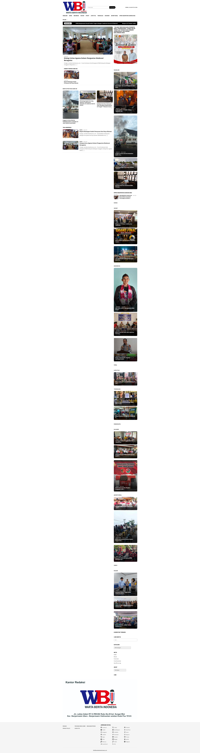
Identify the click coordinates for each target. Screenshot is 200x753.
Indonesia (117, 266)
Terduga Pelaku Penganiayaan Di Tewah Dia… (124, 441)
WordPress (128, 730)
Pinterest (128, 727)
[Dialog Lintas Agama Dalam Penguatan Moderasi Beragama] (88, 41)
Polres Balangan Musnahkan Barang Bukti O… (124, 455)
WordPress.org (117, 663)
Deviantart (116, 734)
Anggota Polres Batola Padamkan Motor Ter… (124, 154)
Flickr (103, 739)
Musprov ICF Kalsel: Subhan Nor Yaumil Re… (123, 224)
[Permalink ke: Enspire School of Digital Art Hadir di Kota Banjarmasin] (125, 413)
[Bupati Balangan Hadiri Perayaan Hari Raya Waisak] (71, 75)
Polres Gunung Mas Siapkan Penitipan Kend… (122, 358)
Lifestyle (117, 370)
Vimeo (127, 732)
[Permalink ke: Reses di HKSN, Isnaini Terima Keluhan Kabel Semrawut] (125, 620)
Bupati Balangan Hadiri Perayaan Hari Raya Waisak (71, 82)
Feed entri (116, 659)
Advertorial (118, 495)
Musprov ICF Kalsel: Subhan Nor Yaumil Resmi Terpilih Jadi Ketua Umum (100, 23)
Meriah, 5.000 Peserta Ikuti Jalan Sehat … (124, 507)
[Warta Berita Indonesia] (75, 7)
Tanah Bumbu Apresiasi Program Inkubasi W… (124, 606)
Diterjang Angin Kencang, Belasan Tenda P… (124, 168)
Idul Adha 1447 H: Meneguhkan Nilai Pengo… (124, 308)
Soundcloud (105, 744)
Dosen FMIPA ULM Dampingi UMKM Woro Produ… (124, 403)
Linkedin (104, 734)
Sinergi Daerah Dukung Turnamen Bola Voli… (124, 259)
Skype (103, 737)
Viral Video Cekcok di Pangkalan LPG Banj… (125, 86)
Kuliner (116, 429)
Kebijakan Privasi (91, 726)
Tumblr (103, 730)
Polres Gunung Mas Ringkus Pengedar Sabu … (122, 488)
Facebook (104, 727)
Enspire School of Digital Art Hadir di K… (125, 416)
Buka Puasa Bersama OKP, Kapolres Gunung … (124, 333)
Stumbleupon (117, 730)
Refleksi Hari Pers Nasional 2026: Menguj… (124, 186)
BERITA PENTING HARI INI (70, 88)
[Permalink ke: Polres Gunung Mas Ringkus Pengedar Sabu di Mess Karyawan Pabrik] (125, 475)
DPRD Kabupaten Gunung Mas (125, 195)
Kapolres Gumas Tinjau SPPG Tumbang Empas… (123, 593)
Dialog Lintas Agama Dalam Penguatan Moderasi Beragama (84, 59)
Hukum (117, 439)
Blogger (115, 739)
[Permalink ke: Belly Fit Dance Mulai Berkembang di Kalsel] (125, 378)
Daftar (115, 654)
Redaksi (65, 726)
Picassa (127, 737)
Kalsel (81, 129)
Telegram (128, 741)
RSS (115, 744)
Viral (115, 365)
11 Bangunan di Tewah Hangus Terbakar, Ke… (123, 110)
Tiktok (115, 741)
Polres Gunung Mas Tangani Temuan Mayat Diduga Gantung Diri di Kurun (104, 109)
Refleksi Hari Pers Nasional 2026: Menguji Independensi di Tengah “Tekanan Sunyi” (87, 105)
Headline (116, 70)
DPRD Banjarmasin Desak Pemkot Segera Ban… (124, 540)
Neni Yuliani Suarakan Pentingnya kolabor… (125, 197)
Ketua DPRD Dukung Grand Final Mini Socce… (125, 241)
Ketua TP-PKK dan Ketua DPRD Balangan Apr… (123, 558)
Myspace (127, 734)
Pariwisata (117, 424)
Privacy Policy (66, 728)
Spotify (127, 739)
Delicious (104, 741)
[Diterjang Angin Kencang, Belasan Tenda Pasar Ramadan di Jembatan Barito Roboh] (71, 95)
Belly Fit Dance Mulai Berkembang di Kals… (125, 382)
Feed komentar (117, 661)
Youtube (116, 737)
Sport (116, 208)
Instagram (104, 732)
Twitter (115, 727)
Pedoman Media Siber (80, 726)
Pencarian (112, 7)
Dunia (115, 203)
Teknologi (117, 389)
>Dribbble (116, 732)
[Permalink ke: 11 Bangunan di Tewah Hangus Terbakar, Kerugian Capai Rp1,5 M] (125, 102)
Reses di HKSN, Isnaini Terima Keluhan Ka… (123, 625)
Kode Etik (77, 728)
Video (115, 565)
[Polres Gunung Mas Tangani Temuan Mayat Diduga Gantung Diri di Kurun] (105, 98)
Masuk (115, 656)
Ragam (116, 570)
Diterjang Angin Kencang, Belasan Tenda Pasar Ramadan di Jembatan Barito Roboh (70, 103)
